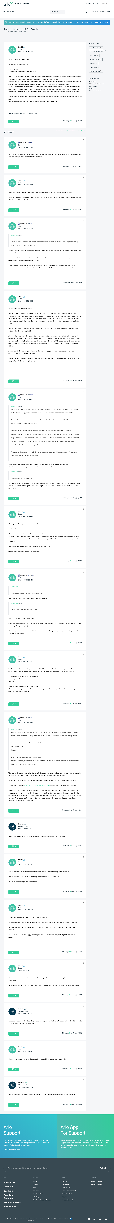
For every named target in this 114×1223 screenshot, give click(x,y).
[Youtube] (106, 1219)
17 (70, 1104)
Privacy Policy (29, 1218)
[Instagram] (94, 1219)
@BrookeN (46, 785)
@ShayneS (37, 785)
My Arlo (95, 3)
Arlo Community (8, 12)
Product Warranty (67, 1200)
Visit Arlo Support (10, 1149)
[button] (83, 44)
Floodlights (16, 29)
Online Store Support (69, 1191)
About (35, 1182)
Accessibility (53, 1218)
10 (70, 810)
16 (70, 1068)
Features (92, 63)
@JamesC (28, 785)
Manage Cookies (30, 1220)
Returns (64, 1197)
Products (18, 3)
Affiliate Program (96, 1185)
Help (108, 11)
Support (88, 3)
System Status (66, 1188)
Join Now (95, 11)
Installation (93, 67)
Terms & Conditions (39, 1218)
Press (34, 1188)
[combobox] (77, 12)
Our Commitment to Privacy (42, 1200)
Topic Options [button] (109, 38)
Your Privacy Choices (64, 1218)
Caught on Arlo (38, 1194)
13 (70, 952)
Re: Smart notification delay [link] (16, 31)
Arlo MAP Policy (96, 1182)
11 (70, 846)
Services (26, 3)
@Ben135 (14, 235)
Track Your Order (67, 1194)
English (6, 29)
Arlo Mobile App (95, 48)
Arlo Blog (36, 1197)
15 (70, 1033)
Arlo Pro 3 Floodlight (31, 29)
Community (65, 1185)
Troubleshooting (32, 113)
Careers (35, 1185)
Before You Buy (94, 59)
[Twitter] (100, 1219)
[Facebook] (89, 1219)
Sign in (102, 11)
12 (70, 891)
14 (70, 995)
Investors (36, 1191)
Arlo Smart (93, 55)
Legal (47, 1218)
